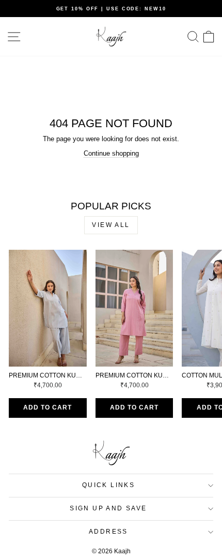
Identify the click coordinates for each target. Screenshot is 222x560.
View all (111, 225)
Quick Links (108, 485)
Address (108, 531)
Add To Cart (47, 407)
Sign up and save (108, 508)
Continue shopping (111, 153)
